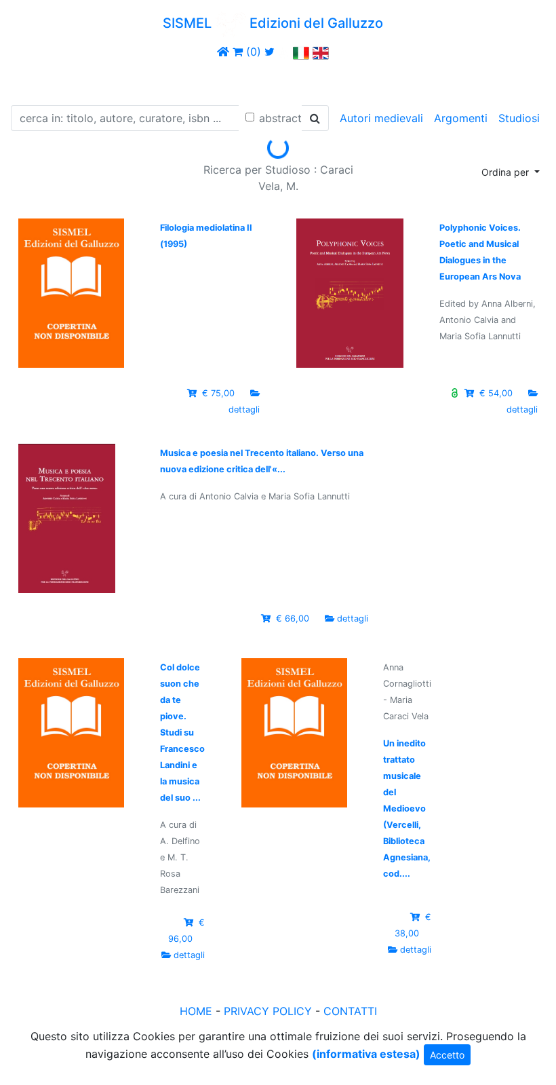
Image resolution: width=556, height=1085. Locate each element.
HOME (196, 1011)
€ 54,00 (496, 393)
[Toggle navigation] (30, 80)
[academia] (284, 51)
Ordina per (506, 172)
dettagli (244, 409)
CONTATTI (350, 1011)
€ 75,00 (218, 393)
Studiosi (519, 118)
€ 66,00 (293, 618)
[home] (223, 51)
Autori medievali (381, 118)
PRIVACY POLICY (268, 1011)
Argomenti (461, 118)
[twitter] (269, 51)
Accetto (447, 1055)
